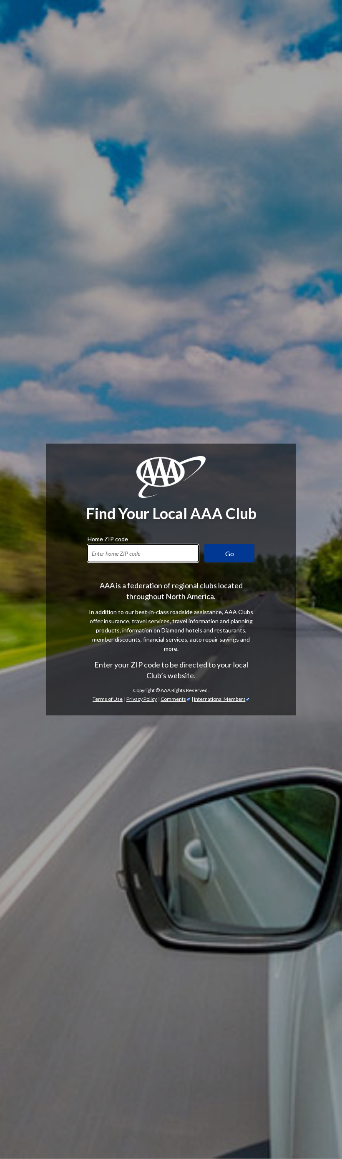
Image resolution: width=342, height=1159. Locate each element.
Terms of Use (108, 699)
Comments (173, 699)
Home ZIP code (108, 537)
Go (229, 553)
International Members (220, 699)
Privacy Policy (141, 699)
